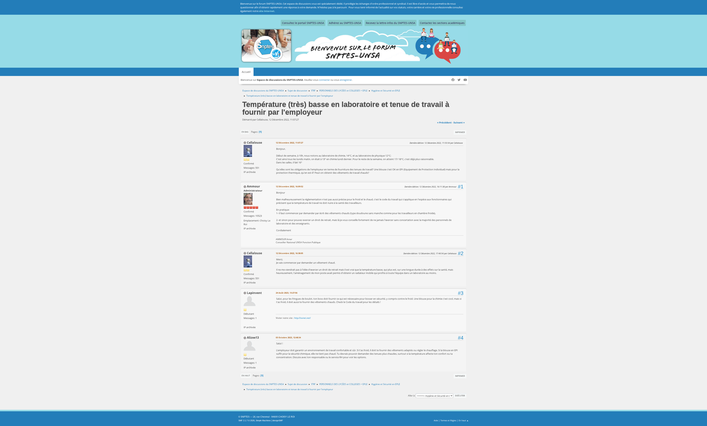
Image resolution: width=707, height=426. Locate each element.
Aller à (411, 395)
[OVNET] (245, 322)
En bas (245, 131)
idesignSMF (277, 420)
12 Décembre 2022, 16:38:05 (289, 253)
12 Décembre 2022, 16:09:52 (289, 186)
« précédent (444, 122)
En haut (246, 375)
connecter (324, 79)
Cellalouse (254, 143)
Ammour (253, 186)
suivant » (459, 122)
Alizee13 (253, 338)
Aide (436, 420)
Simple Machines (263, 420)
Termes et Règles (448, 420)
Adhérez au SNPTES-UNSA (345, 23)
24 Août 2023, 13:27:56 (286, 292)
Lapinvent (254, 293)
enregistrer (346, 79)
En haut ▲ (464, 420)
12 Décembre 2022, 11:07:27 (289, 142)
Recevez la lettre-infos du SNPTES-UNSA (390, 23)
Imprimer (460, 132)
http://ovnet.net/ (302, 318)
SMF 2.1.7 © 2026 (246, 420)
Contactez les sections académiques (442, 23)
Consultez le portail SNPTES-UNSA (303, 23)
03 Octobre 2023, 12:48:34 (288, 337)
